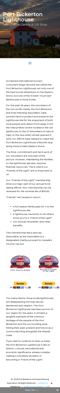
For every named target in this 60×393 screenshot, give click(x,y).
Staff (48, 387)
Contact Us (43, 383)
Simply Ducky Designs (33, 387)
